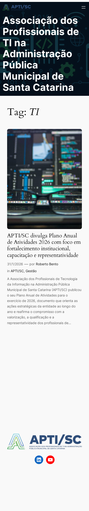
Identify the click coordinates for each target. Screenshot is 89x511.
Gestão (31, 271)
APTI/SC (17, 271)
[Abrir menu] (83, 7)
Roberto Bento (47, 264)
